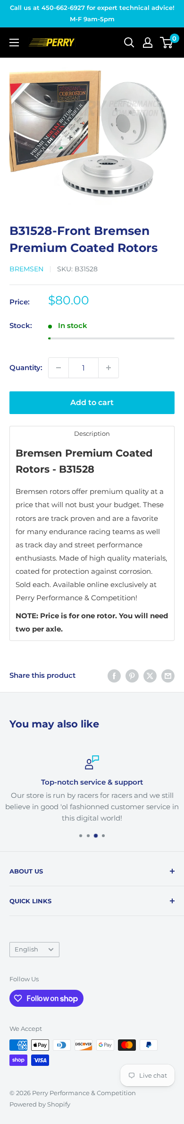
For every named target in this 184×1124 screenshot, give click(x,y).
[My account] (147, 42)
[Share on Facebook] (114, 675)
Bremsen (26, 269)
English (26, 949)
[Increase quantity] (108, 368)
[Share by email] (168, 675)
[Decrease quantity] (58, 368)
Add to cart (92, 402)
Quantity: (25, 367)
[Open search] (129, 42)
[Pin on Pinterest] (132, 675)
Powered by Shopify (39, 1104)
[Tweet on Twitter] (150, 675)
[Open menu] (14, 42)
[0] (167, 42)
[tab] (92, 433)
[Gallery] (92, 136)
